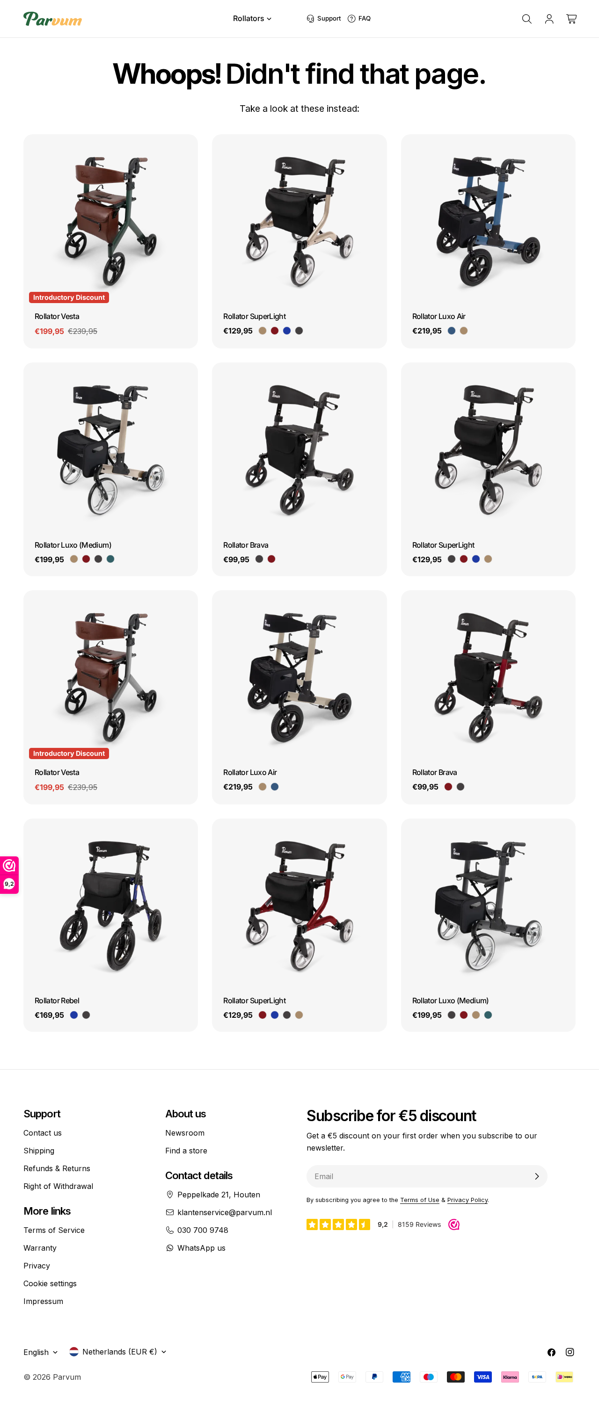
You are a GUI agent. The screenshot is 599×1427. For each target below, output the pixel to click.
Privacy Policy (467, 1199)
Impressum (43, 1301)
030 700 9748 (202, 1230)
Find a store (186, 1150)
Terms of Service (54, 1230)
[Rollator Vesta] (110, 221)
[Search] (527, 18)
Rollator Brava (245, 545)
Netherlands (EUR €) (119, 1351)
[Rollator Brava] (299, 449)
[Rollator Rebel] (110, 906)
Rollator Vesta (57, 316)
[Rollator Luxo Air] (488, 221)
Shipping (38, 1150)
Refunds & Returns (56, 1168)
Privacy (36, 1265)
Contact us (42, 1132)
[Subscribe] (537, 1176)
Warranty (40, 1248)
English (36, 1352)
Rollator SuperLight (254, 316)
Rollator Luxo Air (439, 316)
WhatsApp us (201, 1248)
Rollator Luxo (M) (73, 545)
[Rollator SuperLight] (299, 221)
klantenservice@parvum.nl (224, 1212)
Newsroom (185, 1132)
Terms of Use (419, 1199)
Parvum (67, 1377)
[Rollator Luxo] (110, 449)
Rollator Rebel (57, 1000)
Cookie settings (50, 1283)
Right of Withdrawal (58, 1186)
